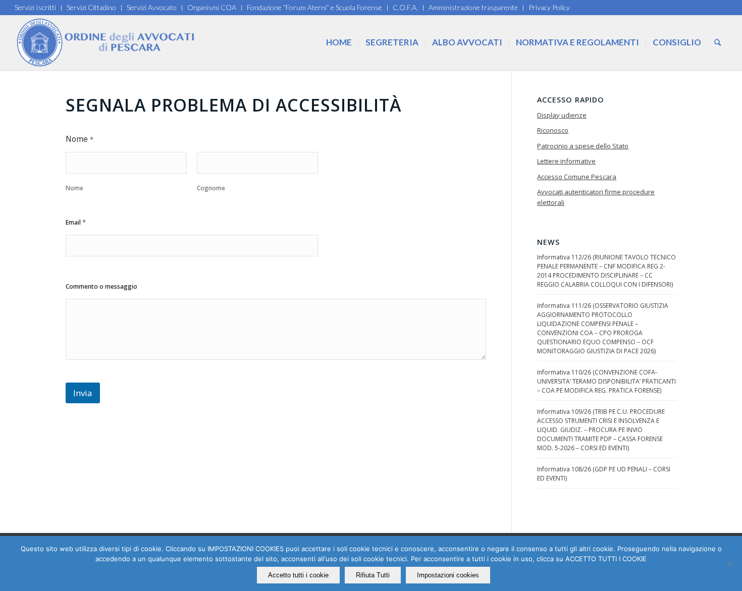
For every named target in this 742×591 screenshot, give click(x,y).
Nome (74, 188)
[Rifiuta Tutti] (729, 564)
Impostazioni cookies (448, 575)
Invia (82, 393)
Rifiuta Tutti (373, 575)
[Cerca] (717, 42)
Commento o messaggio (101, 286)
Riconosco (552, 130)
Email (76, 222)
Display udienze (562, 115)
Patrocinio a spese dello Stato (582, 145)
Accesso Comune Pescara (576, 176)
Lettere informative (566, 161)
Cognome (211, 188)
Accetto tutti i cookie (298, 575)
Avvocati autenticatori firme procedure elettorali (596, 197)
